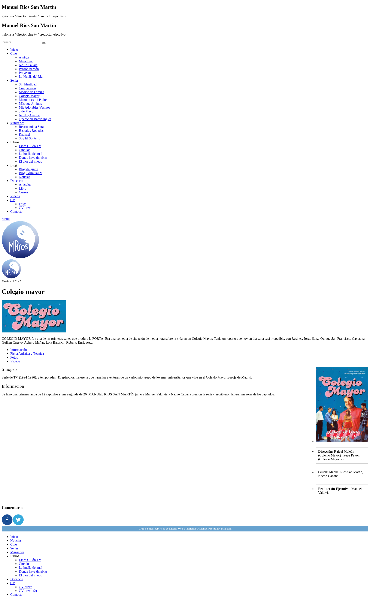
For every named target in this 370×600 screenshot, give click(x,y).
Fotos (22, 204)
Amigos (24, 57)
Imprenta (191, 528)
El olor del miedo (30, 161)
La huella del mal (30, 154)
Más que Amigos (30, 103)
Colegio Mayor (29, 96)
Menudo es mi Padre (33, 100)
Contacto (16, 211)
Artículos (25, 184)
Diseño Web (176, 528)
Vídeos (15, 361)
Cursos (23, 192)
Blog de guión (28, 169)
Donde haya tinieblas (33, 157)
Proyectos (25, 73)
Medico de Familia (31, 92)
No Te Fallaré (28, 65)
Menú (6, 219)
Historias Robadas (31, 130)
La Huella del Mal (31, 76)
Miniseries (17, 123)
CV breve (25, 207)
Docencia (16, 181)
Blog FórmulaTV (30, 173)
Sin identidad (28, 84)
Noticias (24, 177)
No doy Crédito (29, 115)
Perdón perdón (29, 69)
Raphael (24, 134)
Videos (15, 196)
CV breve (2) (28, 591)
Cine (13, 53)
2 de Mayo (26, 111)
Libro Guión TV (30, 146)
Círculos (24, 150)
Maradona (26, 61)
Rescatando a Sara (31, 127)
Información (18, 350)
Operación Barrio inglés (35, 119)
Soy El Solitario (29, 138)
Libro (22, 188)
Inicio (14, 49)
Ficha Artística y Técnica (27, 353)
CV (12, 200)
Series (14, 80)
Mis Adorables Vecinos (34, 107)
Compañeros (27, 88)
